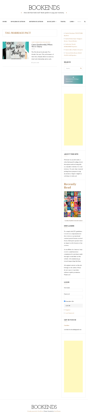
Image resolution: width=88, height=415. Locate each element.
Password (67, 294)
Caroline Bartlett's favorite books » (74, 220)
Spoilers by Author (18, 21)
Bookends (44, 8)
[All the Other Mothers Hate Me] (65, 214)
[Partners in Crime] (72, 199)
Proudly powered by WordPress (35, 411)
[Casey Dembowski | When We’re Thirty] (16, 50)
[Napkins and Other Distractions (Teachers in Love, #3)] (75, 199)
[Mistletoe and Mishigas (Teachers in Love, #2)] (65, 209)
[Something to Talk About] (65, 204)
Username (67, 287)
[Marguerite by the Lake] (72, 194)
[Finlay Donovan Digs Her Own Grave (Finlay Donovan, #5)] (79, 209)
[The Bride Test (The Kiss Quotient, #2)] (72, 204)
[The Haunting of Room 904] (69, 204)
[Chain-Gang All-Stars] (75, 214)
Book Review (46, 42)
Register (67, 310)
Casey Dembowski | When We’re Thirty (42, 46)
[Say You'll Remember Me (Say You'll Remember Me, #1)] (65, 199)
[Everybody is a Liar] (69, 208)
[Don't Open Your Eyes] (75, 194)
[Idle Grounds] (72, 209)
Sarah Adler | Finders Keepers (74, 50)
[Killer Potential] (69, 214)
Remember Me (69, 301)
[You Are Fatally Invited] (79, 214)
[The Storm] (65, 194)
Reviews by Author (36, 21)
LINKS (72, 21)
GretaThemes (57, 411)
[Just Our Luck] (69, 199)
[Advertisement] (73, 119)
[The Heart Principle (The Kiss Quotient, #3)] (75, 204)
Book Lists (51, 21)
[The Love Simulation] (75, 209)
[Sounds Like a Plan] (79, 199)
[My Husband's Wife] (69, 194)
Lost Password (69, 313)
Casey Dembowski (37, 42)
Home (5, 21)
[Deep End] (72, 214)
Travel (63, 21)
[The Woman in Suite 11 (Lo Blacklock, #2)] (79, 194)
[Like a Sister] (79, 204)
